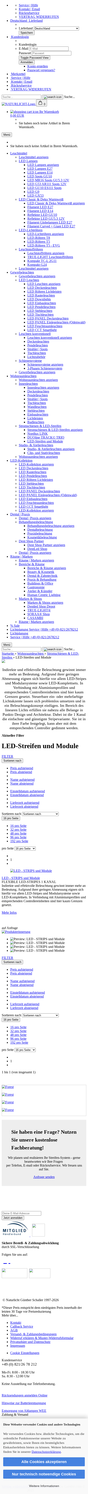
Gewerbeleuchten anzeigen (37, 276)
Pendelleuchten (37, 345)
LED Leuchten (29, 280)
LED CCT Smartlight (42, 330)
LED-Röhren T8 (38, 238)
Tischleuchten (36, 353)
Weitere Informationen (44, 1486)
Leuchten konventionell (35, 334)
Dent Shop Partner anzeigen (46, 545)
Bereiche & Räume (32, 564)
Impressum (17, 1345)
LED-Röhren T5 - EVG (43, 245)
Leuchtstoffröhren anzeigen (45, 253)
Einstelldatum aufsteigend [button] (27, 791)
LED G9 (33, 191)
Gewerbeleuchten (22, 272)
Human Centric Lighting (43, 595)
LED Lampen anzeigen (43, 165)
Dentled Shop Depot (41, 606)
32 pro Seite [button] (18, 829)
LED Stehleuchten (39, 311)
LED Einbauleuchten (41, 303)
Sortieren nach (12, 814)
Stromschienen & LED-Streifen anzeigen (55, 430)
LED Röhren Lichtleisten (44, 291)
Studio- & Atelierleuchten (36, 445)
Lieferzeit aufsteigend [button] (24, 802)
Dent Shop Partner (31, 541)
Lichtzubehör (36, 357)
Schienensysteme (30, 360)
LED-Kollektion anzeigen (36, 464)
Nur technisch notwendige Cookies (44, 1474)
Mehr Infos (9, 912)
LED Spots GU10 (39, 176)
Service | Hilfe (28, 5)
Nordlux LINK (37, 433)
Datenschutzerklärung (46, 1451)
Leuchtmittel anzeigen (33, 157)
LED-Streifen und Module (45, 441)
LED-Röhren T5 (38, 241)
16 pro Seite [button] (18, 826)
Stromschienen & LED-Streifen (40, 426)
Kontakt (15, 1322)
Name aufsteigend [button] (22, 779)
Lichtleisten (35, 418)
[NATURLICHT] (19, 104)
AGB (14, 1330)
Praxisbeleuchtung (39, 533)
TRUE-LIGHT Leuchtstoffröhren (50, 257)
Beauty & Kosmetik (40, 572)
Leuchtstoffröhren (31, 249)
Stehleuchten (36, 410)
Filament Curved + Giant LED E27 (51, 226)
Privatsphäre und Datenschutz (30, 1342)
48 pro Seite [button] (18, 833)
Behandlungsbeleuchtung (36, 522)
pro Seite (8, 848)
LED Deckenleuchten (42, 287)
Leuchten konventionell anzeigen (49, 337)
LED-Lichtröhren (31, 230)
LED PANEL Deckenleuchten (48, 318)
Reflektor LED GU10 (42, 215)
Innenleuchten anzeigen (43, 387)
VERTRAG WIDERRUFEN (39, 17)
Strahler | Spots (37, 349)
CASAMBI (35, 618)
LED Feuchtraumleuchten (44, 326)
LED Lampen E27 (40, 168)
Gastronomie (36, 587)
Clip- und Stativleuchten (43, 453)
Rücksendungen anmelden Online (24, 1395)
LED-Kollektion (21, 460)
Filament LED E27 (40, 207)
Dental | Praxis (20, 514)
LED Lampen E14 (40, 172)
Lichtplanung (19, 629)
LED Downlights (39, 299)
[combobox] (12, 760)
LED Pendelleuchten (41, 307)
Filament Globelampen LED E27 (49, 222)
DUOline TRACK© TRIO (45, 437)
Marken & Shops (30, 599)
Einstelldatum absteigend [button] (27, 795)
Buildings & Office (40, 583)
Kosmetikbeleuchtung (42, 537)
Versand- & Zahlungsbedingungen (33, 1334)
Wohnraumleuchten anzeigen (38, 380)
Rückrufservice (29, 13)
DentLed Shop (37, 549)
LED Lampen (28, 161)
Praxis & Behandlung (41, 579)
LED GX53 (35, 195)
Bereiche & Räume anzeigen (46, 568)
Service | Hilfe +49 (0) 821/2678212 (53, 629)
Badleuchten (35, 422)
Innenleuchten (28, 384)
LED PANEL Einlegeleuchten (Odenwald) (56, 322)
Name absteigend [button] (22, 783)
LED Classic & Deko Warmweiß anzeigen (56, 203)
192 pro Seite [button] (19, 841)
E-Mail (23, 48)
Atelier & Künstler (39, 591)
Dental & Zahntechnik (42, 576)
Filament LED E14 (40, 211)
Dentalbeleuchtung (40, 529)
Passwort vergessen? (41, 70)
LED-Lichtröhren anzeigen (45, 234)
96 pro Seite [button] (18, 837)
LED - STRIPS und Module (21, 878)
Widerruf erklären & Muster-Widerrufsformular (41, 1338)
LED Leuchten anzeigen (43, 284)
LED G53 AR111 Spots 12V (46, 184)
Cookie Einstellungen (24, 1353)
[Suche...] (52, 97)
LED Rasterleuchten (41, 295)
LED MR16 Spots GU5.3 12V (48, 180)
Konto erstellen (37, 66)
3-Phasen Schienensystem (44, 368)
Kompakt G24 (37, 264)
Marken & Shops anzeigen (45, 602)
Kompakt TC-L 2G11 (42, 261)
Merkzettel (17, 74)
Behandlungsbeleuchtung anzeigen (50, 526)
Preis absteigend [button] (21, 772)
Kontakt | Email (29, 9)
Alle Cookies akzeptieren (44, 1462)
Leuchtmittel (18, 153)
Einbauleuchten (37, 414)
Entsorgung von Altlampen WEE (24, 1411)
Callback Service (21, 1326)
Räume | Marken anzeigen (36, 560)
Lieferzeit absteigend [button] (24, 806)
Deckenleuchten (38, 341)
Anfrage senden (44, 1177)
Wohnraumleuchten (23, 376)
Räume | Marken (21, 556)
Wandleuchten (37, 407)
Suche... (69, 97)
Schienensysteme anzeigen (45, 364)
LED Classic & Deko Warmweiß (41, 199)
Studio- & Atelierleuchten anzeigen (51, 449)
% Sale (15, 625)
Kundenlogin (19, 37)
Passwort (25, 53)
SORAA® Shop (38, 614)
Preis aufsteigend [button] (21, 768)
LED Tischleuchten (40, 314)
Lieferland (26, 28)
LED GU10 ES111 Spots (44, 188)
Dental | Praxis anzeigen (35, 518)
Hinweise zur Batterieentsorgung (24, 1403)
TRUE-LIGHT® (39, 610)
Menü (6, 134)
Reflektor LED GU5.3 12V (46, 218)
